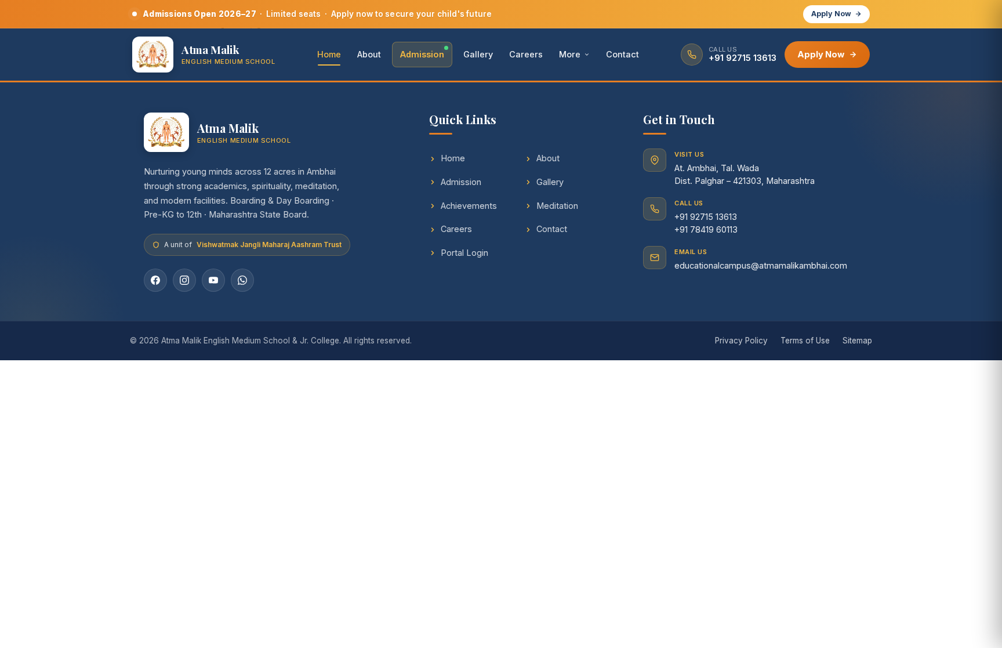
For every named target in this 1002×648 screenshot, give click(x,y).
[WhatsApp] (242, 280)
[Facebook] (155, 280)
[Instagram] (184, 280)
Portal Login (464, 253)
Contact (622, 54)
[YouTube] (213, 280)
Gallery (478, 54)
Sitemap (857, 340)
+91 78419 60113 (706, 229)
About (369, 54)
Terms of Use (805, 340)
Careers (526, 54)
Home (329, 54)
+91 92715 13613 (705, 217)
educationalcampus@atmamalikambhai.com (760, 265)
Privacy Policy (741, 340)
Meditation (557, 206)
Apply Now (831, 13)
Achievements (469, 206)
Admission (422, 54)
